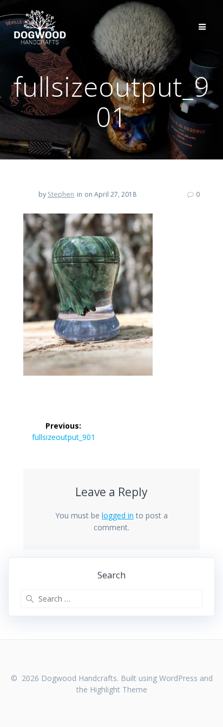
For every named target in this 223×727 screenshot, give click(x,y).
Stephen (61, 194)
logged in (118, 515)
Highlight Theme (118, 689)
